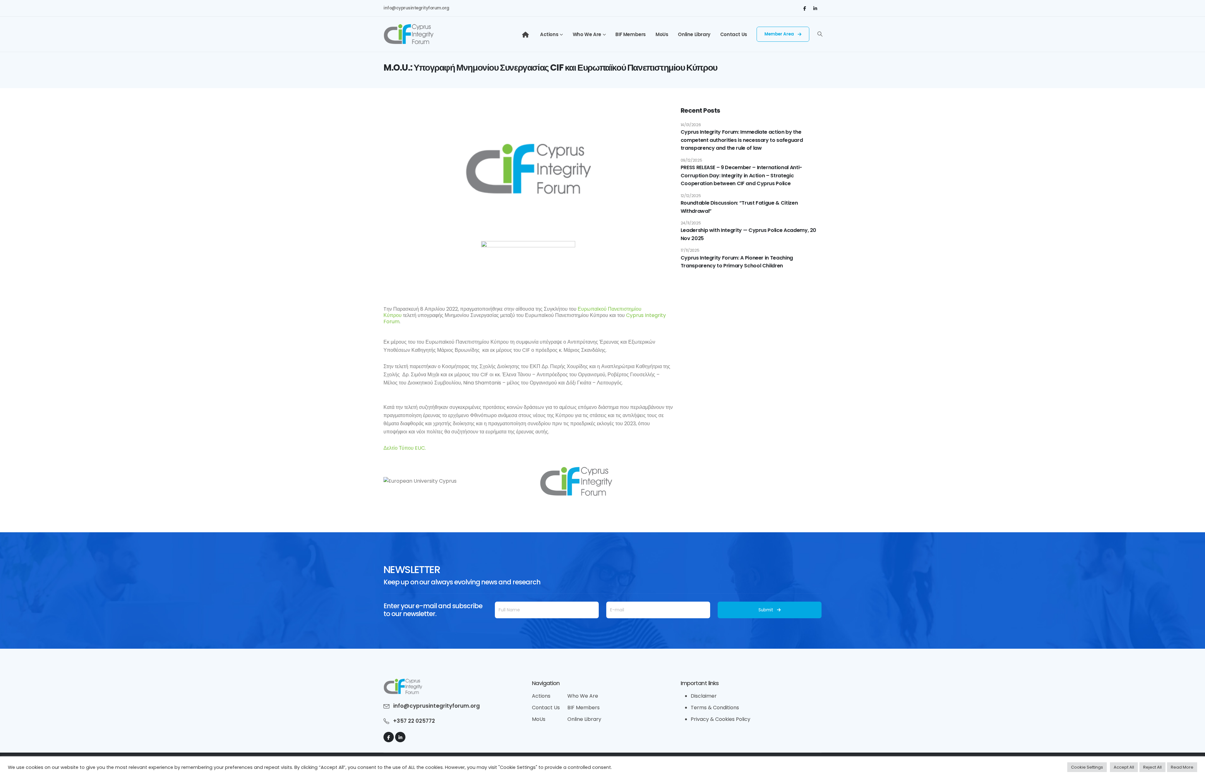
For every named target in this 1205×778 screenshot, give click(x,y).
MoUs (662, 34)
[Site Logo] (408, 34)
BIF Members (630, 34)
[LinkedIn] (815, 8)
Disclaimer (704, 696)
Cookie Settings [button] (1087, 767)
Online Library (694, 34)
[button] (820, 34)
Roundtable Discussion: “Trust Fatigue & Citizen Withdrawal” (739, 207)
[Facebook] (804, 8)
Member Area (779, 34)
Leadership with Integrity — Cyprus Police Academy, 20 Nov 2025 (748, 234)
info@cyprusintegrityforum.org (416, 8)
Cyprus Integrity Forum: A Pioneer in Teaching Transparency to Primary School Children (737, 262)
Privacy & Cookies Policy (720, 719)
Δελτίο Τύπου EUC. (404, 448)
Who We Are (587, 34)
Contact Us (733, 34)
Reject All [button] (1152, 767)
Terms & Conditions (715, 707)
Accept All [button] (1124, 767)
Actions (549, 34)
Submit (765, 610)
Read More (1182, 767)
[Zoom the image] (402, 682)
